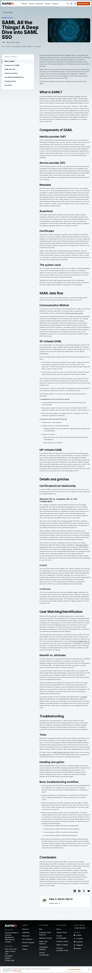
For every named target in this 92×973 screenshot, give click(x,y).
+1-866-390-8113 (79, 928)
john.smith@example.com (82, 641)
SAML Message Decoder (61, 752)
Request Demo (83, 3)
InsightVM (84, 697)
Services (32, 4)
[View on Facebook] (79, 891)
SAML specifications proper (74, 313)
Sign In (58, 929)
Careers (24, 949)
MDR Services (10, 939)
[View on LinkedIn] (74, 891)
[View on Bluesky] (88, 890)
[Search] (67, 3)
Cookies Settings (74, 969)
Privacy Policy (17, 970)
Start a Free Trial (10, 949)
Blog (40, 929)
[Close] (89, 969)
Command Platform (11, 933)
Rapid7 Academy (62, 945)
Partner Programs (28, 942)
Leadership (25, 932)
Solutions (8, 942)
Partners (47, 4)
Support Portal (61, 932)
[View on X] (84, 891)
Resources (39, 4)
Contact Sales (9, 960)
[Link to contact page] (71, 3)
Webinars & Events (45, 938)
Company (55, 4)
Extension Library (62, 941)
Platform (24, 4)
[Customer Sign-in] (75, 3)
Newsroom (26, 936)
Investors (25, 946)
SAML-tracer (46, 754)
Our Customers (27, 939)
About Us (25, 929)
